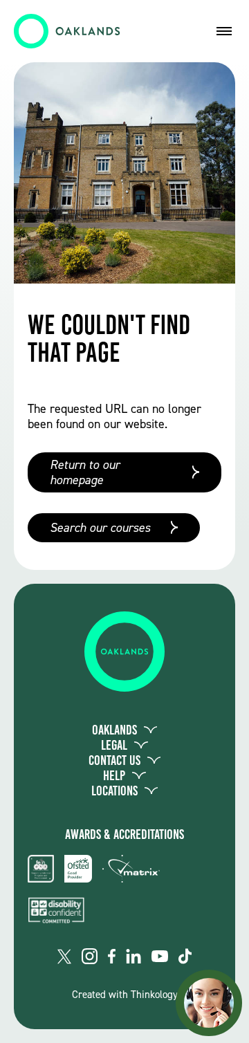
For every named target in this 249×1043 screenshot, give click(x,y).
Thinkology (154, 995)
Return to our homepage (85, 472)
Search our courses (100, 527)
